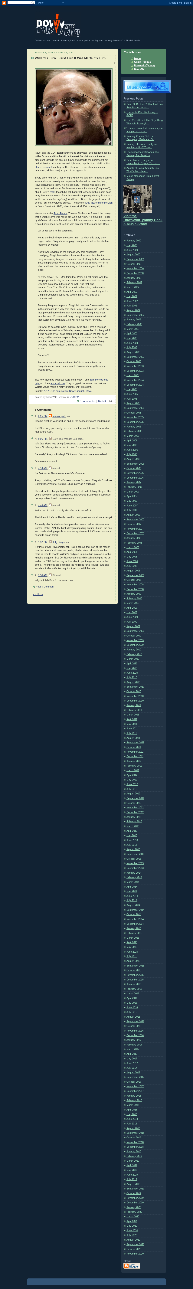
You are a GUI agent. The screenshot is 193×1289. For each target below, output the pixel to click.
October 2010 (133, 691)
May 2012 (131, 779)
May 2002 (131, 296)
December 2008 (135, 589)
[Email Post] (110, 401)
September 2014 (135, 910)
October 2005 (133, 412)
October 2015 (133, 970)
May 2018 (131, 1114)
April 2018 (131, 1109)
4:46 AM (42, 505)
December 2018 (135, 1147)
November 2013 (135, 863)
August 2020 (133, 1239)
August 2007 (133, 515)
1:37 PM (42, 542)
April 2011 (131, 719)
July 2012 (131, 789)
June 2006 (132, 450)
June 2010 (132, 673)
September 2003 (135, 357)
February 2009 (134, 598)
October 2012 (133, 803)
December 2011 (134, 756)
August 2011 (133, 738)
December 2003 (135, 371)
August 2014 (133, 905)
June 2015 (132, 951)
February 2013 (134, 821)
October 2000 (133, 264)
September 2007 (135, 519)
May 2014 (131, 891)
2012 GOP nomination (56, 391)
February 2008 (134, 542)
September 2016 (135, 1021)
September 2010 (135, 686)
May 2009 (131, 612)
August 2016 (133, 1017)
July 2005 (131, 398)
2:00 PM (74, 397)
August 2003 (133, 352)
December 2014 (135, 924)
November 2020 (135, 1253)
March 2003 (132, 329)
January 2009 (133, 594)
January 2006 (133, 426)
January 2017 (133, 1040)
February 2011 (134, 710)
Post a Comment (45, 586)
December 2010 (135, 700)
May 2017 (131, 1058)
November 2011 (134, 752)
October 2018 (133, 1137)
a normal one (58, 383)
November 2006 (135, 473)
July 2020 (131, 1235)
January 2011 (133, 705)
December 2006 (135, 477)
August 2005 (133, 403)
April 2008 (131, 552)
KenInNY (139, 69)
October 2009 (133, 635)
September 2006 (135, 464)
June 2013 (132, 840)
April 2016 (131, 998)
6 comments (87, 401)
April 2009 (131, 608)
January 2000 (133, 240)
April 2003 (131, 333)
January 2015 (133, 928)
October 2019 (133, 1193)
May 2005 (131, 389)
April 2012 (131, 775)
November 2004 (135, 380)
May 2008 (131, 556)
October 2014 (133, 914)
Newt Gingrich (76, 391)
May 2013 (131, 835)
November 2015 (135, 975)
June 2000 (132, 250)
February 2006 (134, 431)
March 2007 (132, 491)
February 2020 (134, 1212)
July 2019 (131, 1179)
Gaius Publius (142, 62)
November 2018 (135, 1142)
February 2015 (134, 933)
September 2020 (135, 1244)
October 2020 (133, 1249)
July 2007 (131, 510)
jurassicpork (59, 416)
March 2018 (132, 1105)
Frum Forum (60, 213)
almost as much (43, 167)
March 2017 (132, 1049)
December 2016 (135, 1035)
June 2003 (132, 343)
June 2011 (132, 728)
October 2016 (133, 1026)
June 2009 (132, 617)
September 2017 (135, 1077)
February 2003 (134, 324)
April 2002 (131, 292)
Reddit (102, 401)
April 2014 (131, 886)
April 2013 (131, 831)
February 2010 (134, 654)
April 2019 (131, 1165)
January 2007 (133, 482)
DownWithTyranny (144, 65)
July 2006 (131, 454)
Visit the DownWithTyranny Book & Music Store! (142, 220)
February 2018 (134, 1100)
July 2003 (131, 347)
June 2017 (132, 1063)
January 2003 (133, 319)
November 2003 (135, 366)
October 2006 (133, 468)
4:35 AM (42, 468)
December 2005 (135, 422)
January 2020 (133, 1207)
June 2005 (132, 394)
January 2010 (133, 649)
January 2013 (133, 817)
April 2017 (131, 1054)
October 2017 (133, 1082)
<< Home (38, 594)
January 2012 (133, 761)
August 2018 (133, 1128)
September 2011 (135, 742)
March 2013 (132, 826)
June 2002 (132, 301)
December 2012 (135, 812)
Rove (89, 391)
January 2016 (133, 984)
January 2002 (133, 278)
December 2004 (135, 385)
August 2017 (133, 1072)
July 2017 (131, 1068)
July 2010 (131, 677)
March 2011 (132, 714)
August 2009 (133, 626)
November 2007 (135, 529)
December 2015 (135, 979)
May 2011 (131, 724)
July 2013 (131, 845)
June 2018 (132, 1119)
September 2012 (135, 798)
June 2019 (132, 1174)
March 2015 (132, 938)
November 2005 (135, 417)
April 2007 (131, 496)
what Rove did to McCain (99, 202)
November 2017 (135, 1086)
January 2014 (133, 873)
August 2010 (133, 682)
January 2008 (133, 538)
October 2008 (133, 580)
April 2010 (131, 663)
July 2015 (131, 956)
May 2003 (131, 338)
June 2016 (132, 1007)
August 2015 (133, 961)
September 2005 (135, 408)
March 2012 (132, 770)
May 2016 (131, 1003)
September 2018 (135, 1133)
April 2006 (131, 440)
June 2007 (132, 505)
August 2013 (133, 849)
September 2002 (135, 315)
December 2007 (135, 533)
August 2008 (133, 570)
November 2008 (135, 584)
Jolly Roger (59, 542)
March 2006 (132, 436)
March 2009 (132, 603)
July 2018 (131, 1123)
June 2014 (132, 896)
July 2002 (131, 305)
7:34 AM (42, 575)
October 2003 (133, 361)
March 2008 (132, 547)
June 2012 (132, 784)
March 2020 (132, 1216)
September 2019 (135, 1188)
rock (52, 192)
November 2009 (135, 640)
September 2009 (135, 631)
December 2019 (135, 1202)
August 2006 (133, 459)
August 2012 (133, 793)
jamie (137, 58)
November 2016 (135, 1030)
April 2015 (131, 942)
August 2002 (133, 310)
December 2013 (135, 868)
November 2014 (135, 919)
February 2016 (134, 989)
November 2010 (135, 696)
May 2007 (131, 501)
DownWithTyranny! (35, 11)
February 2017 (134, 1044)
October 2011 (133, 747)
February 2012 (134, 765)
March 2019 (132, 1161)
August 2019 (133, 1184)
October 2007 (133, 524)
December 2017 (135, 1091)
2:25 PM (42, 416)
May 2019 (131, 1170)
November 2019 (135, 1198)
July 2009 (131, 621)
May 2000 (131, 245)
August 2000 (133, 254)
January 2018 (133, 1095)
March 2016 (132, 993)
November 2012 (135, 807)
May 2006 (131, 445)
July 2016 (131, 1012)
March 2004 (132, 375)
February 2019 (134, 1156)
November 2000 (135, 268)
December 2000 (135, 273)
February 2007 (134, 487)
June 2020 (132, 1230)
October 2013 (133, 859)
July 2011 (131, 733)
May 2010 (131, 668)
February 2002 (134, 282)
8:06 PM (42, 439)
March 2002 (132, 287)
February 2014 (134, 877)
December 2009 (135, 645)
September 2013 (135, 854)
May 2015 (131, 947)
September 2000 (135, 259)
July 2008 (131, 566)
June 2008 (132, 561)
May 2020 (131, 1226)
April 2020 (131, 1221)
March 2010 (132, 659)
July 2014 (131, 900)
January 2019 (133, 1151)
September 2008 (135, 575)
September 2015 (135, 965)
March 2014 (132, 882)
